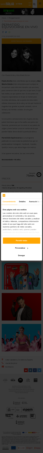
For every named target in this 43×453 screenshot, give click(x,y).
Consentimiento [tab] (9, 202)
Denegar (21, 255)
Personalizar (20, 248)
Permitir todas (21, 241)
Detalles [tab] (22, 202)
